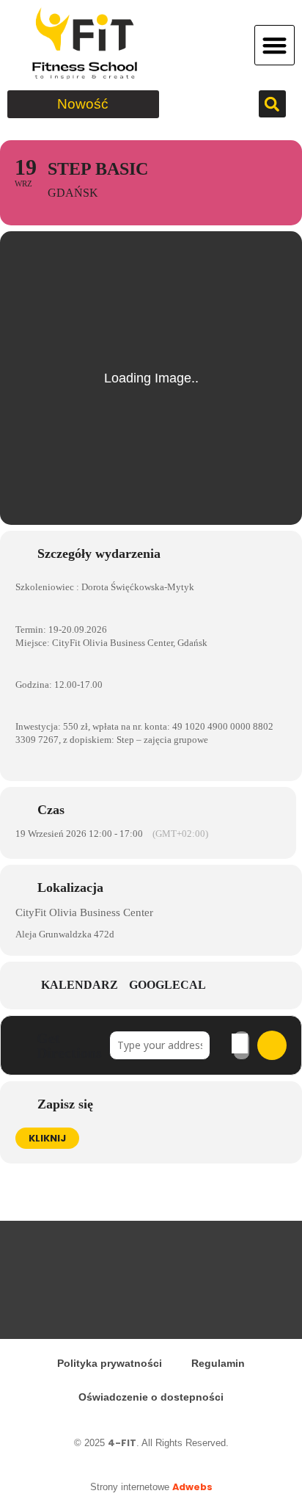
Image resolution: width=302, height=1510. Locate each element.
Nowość (82, 104)
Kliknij (47, 1138)
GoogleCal (167, 985)
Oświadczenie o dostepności (151, 1397)
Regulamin (218, 1363)
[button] (274, 45)
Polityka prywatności (109, 1363)
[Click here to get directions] (272, 1045)
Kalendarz (79, 985)
